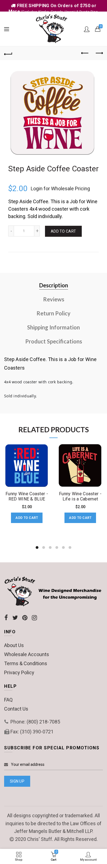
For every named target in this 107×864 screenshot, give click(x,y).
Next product (99, 53)
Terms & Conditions (25, 663)
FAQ (8, 700)
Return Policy (53, 313)
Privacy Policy (19, 672)
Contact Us (16, 709)
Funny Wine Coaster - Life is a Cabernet (80, 496)
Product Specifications (53, 341)
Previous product (85, 53)
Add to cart (63, 231)
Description (53, 285)
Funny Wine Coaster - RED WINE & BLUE (26, 496)
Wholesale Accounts (26, 654)
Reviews (53, 299)
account (87, 29)
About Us (14, 645)
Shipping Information (53, 327)
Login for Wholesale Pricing (60, 188)
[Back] (8, 53)
